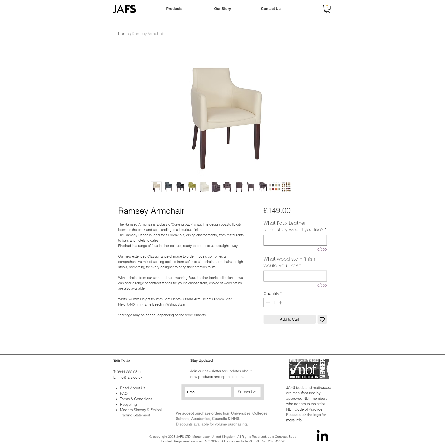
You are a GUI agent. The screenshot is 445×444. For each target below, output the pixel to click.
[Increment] (281, 302)
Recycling (128, 404)
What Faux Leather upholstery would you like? (295, 226)
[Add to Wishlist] (322, 319)
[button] (327, 9)
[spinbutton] (274, 302)
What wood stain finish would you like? (289, 262)
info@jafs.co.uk (130, 377)
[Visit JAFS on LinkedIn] (322, 437)
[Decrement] (267, 302)
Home (123, 33)
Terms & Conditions (136, 398)
